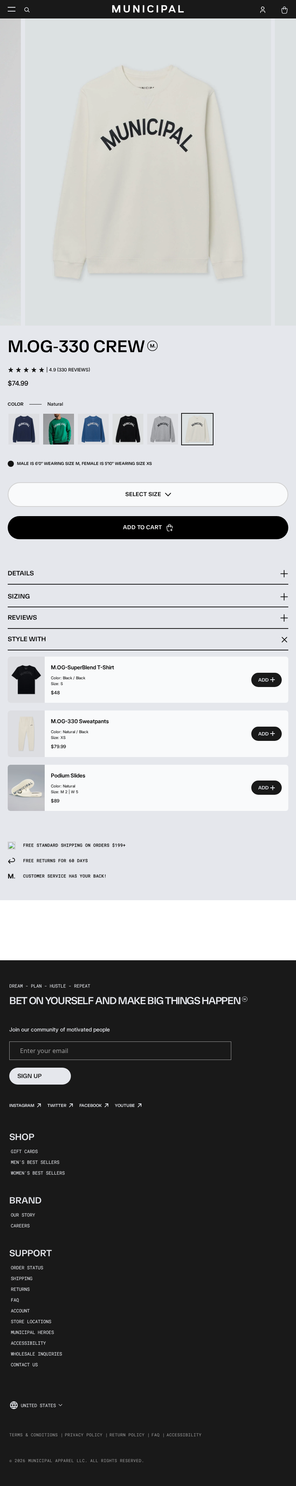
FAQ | (158, 1435)
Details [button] (21, 573)
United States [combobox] (38, 1405)
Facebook (90, 1105)
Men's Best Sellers (35, 1162)
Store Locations (31, 1321)
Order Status (27, 1267)
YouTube (125, 1105)
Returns (20, 1289)
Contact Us (24, 1364)
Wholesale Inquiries (36, 1354)
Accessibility (28, 1343)
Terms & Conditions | (36, 1435)
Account (20, 1310)
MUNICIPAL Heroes (32, 1332)
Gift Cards (24, 1151)
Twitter (56, 1105)
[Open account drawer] (263, 9)
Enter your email (44, 1050)
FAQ (15, 1300)
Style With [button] (27, 639)
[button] (148, 494)
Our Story (23, 1215)
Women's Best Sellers (38, 1173)
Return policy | (129, 1435)
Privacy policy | (86, 1435)
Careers (20, 1225)
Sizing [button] (19, 596)
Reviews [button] (22, 617)
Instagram (21, 1105)
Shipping (21, 1278)
